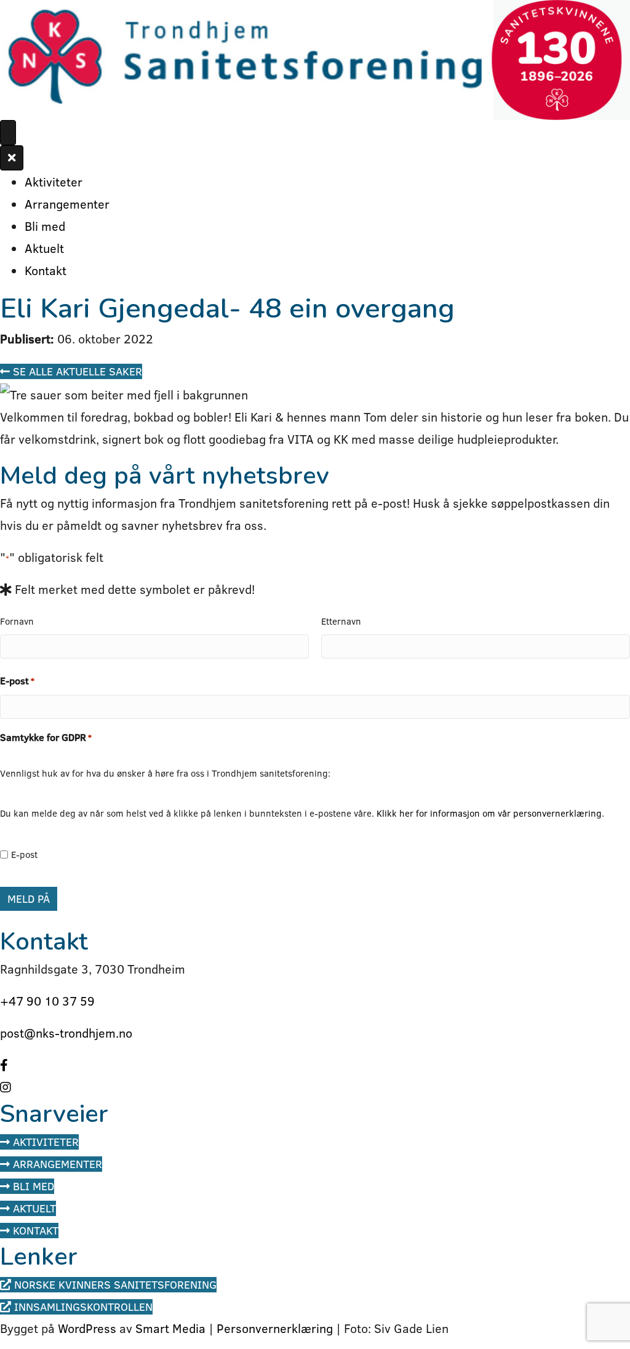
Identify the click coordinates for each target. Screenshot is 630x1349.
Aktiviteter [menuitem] (53, 181)
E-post (17, 680)
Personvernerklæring (275, 1328)
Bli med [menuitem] (45, 225)
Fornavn (17, 621)
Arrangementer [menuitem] (67, 203)
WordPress (87, 1328)
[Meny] (8, 132)
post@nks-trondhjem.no (66, 1032)
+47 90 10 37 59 (47, 1000)
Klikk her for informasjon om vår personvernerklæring (489, 813)
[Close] (11, 157)
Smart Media (170, 1328)
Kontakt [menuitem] (45, 270)
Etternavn (341, 621)
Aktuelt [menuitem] (44, 248)
